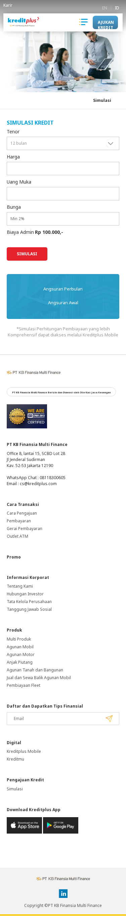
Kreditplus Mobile (24, 751)
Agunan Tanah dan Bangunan (35, 670)
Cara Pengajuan (22, 513)
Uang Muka (19, 182)
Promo (14, 557)
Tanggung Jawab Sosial (29, 609)
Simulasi (102, 100)
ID (117, 8)
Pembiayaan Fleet (23, 685)
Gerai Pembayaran (24, 528)
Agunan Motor (21, 654)
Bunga (14, 207)
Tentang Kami (20, 586)
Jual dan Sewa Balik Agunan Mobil (39, 677)
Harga (13, 156)
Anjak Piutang (20, 662)
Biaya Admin (20, 232)
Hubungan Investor (25, 594)
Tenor (13, 131)
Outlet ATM (17, 536)
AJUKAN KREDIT (106, 24)
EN (104, 8)
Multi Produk (19, 639)
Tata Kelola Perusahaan (29, 601)
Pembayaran (19, 521)
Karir (7, 5)
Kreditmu (15, 759)
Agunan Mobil (20, 647)
